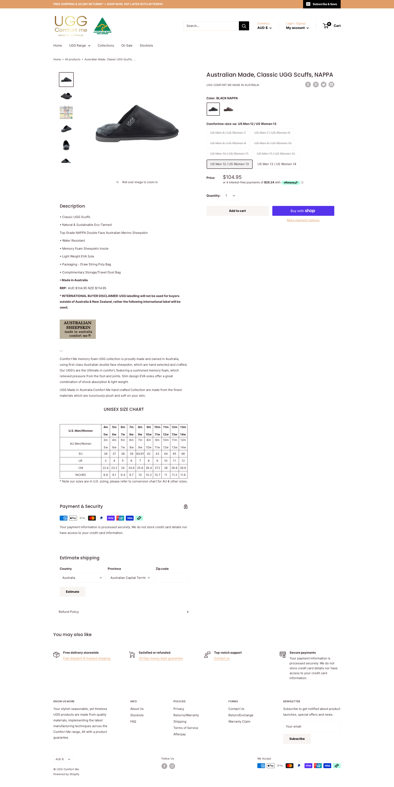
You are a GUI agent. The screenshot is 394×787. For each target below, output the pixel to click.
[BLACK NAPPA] (213, 109)
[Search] (244, 25)
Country (66, 569)
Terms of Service (185, 728)
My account (296, 28)
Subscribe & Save (325, 4)
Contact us (222, 658)
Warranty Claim (239, 721)
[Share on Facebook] (308, 84)
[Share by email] (331, 84)
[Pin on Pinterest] (316, 84)
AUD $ (60, 759)
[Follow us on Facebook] (164, 766)
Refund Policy (69, 612)
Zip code (162, 569)
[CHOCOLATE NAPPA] (228, 109)
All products (72, 59)
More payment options (303, 220)
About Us (137, 709)
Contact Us (236, 709)
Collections (106, 45)
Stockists (146, 45)
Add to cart (237, 211)
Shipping (179, 721)
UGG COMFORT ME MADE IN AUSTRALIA (232, 85)
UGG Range (77, 45)
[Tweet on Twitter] (323, 84)
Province (114, 569)
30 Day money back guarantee (161, 658)
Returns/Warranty (186, 715)
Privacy (178, 709)
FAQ (133, 721)
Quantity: (213, 196)
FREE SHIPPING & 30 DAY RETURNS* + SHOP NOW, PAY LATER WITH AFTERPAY (108, 4)
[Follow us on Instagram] (172, 766)
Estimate (72, 592)
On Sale (127, 45)
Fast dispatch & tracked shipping (86, 658)
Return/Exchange (240, 715)
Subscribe (297, 739)
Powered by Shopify (66, 774)
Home (57, 45)
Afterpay (179, 734)
